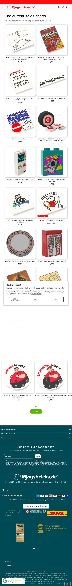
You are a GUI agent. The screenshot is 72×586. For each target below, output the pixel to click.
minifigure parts (55, 500)
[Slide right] (40, 406)
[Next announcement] (68, 2)
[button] (4, 7)
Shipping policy (41, 583)
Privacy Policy (36, 294)
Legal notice (50, 583)
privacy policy (55, 466)
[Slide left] (32, 406)
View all (36, 411)
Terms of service (30, 583)
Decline (54, 300)
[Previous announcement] (4, 2)
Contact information (61, 583)
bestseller (9, 500)
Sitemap (63, 500)
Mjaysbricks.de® (40, 571)
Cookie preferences (37, 585)
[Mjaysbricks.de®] (5, 583)
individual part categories (41, 500)
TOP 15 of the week (19, 500)
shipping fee (13, 513)
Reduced (29, 500)
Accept (35, 300)
